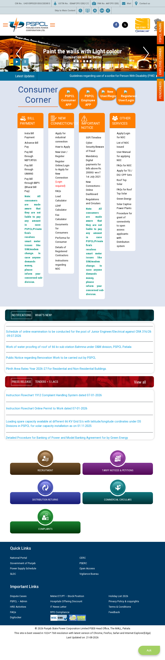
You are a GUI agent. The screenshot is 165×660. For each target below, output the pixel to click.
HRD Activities (18, 606)
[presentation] (19, 54)
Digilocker (15, 617)
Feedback (114, 612)
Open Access (87, 568)
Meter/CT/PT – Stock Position (67, 596)
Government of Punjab (23, 563)
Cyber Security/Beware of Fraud (95, 146)
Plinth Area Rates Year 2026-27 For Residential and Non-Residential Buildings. (56, 362)
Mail (129, 3)
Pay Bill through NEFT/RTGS (31, 156)
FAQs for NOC (124, 165)
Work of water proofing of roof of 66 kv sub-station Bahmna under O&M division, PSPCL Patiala (68, 340)
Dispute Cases (18, 596)
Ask (149, 650)
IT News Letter (58, 606)
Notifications (21, 315)
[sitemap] (95, 10)
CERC (82, 557)
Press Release (21, 382)
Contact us (144, 3)
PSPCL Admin (160, 32)
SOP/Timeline (93, 137)
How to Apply (62, 146)
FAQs (58, 191)
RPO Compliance (59, 612)
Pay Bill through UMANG (29, 169)
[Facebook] (116, 25)
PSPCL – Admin (18, 601)
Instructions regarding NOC (61, 264)
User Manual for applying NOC (124, 156)
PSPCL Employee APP (88, 100)
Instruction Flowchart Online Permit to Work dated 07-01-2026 (46, 402)
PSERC (83, 563)
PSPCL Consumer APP (68, 100)
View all (140, 382)
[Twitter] (125, 25)
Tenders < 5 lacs (46, 382)
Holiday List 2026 (118, 596)
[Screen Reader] (87, 10)
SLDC (13, 574)
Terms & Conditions (120, 606)
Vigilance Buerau (89, 574)
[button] (74, 61)
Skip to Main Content (65, 10)
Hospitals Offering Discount (66, 601)
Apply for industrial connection (61, 137)
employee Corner (160, 61)
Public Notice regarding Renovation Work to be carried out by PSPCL (51, 351)
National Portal (18, 557)
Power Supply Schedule (23, 568)
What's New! (43, 315)
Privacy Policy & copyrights (124, 601)
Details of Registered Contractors (61, 251)
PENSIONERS (160, 89)
